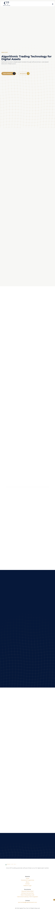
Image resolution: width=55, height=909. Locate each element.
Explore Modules (7, 73)
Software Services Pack (27, 893)
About (27, 882)
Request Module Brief (13, 319)
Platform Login (27, 885)
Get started (23, 73)
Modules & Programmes (27, 880)
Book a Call (26, 817)
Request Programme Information (15, 372)
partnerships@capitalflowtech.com (27, 902)
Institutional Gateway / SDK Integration (27, 896)
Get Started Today (26, 851)
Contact (27, 883)
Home (27, 878)
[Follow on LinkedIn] (27, 872)
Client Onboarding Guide (27, 895)
